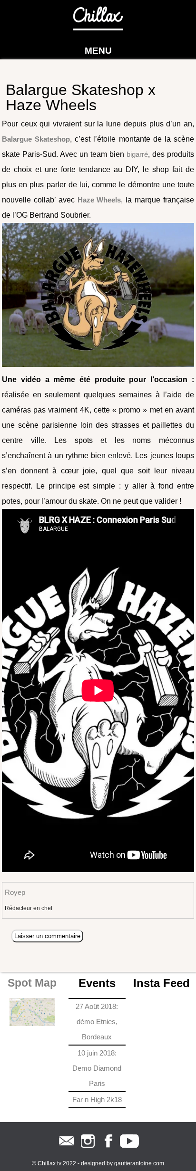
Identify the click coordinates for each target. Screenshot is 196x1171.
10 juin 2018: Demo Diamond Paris (96, 1068)
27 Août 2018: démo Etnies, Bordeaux (97, 1021)
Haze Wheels (99, 200)
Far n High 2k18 (97, 1099)
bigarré (137, 154)
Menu (98, 51)
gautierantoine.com (139, 1163)
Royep (15, 892)
